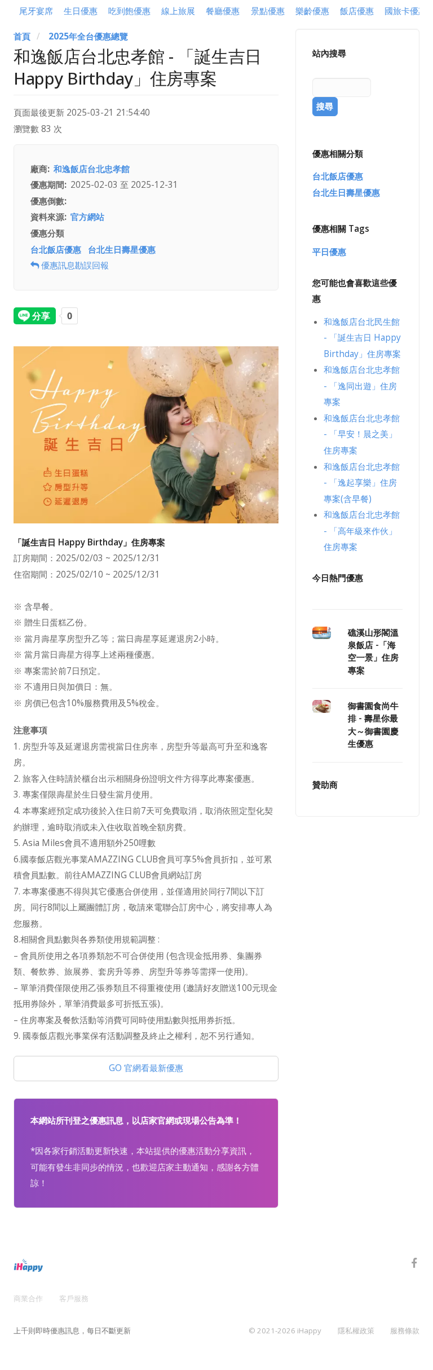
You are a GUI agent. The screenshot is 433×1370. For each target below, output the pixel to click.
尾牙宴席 (36, 11)
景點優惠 (268, 11)
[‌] (414, 1265)
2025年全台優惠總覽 (88, 36)
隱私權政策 (356, 1330)
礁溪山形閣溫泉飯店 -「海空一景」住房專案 (373, 651)
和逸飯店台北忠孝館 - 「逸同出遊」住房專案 (362, 386)
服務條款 (404, 1330)
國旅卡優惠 (406, 11)
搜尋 (324, 106)
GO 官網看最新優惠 (146, 1068)
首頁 (22, 36)
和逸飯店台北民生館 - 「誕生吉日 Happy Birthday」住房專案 (362, 338)
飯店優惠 (357, 11)
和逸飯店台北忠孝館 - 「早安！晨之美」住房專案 (362, 434)
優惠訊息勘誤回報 (74, 265)
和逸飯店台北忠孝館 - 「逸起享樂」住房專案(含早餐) (362, 483)
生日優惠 (81, 11)
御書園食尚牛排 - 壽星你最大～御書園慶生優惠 (373, 725)
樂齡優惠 (312, 11)
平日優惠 (329, 252)
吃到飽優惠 (129, 11)
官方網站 (87, 217)
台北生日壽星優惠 (122, 250)
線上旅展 (178, 11)
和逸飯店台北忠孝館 (92, 169)
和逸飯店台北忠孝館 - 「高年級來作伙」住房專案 (362, 531)
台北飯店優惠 (55, 250)
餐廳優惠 (223, 11)
